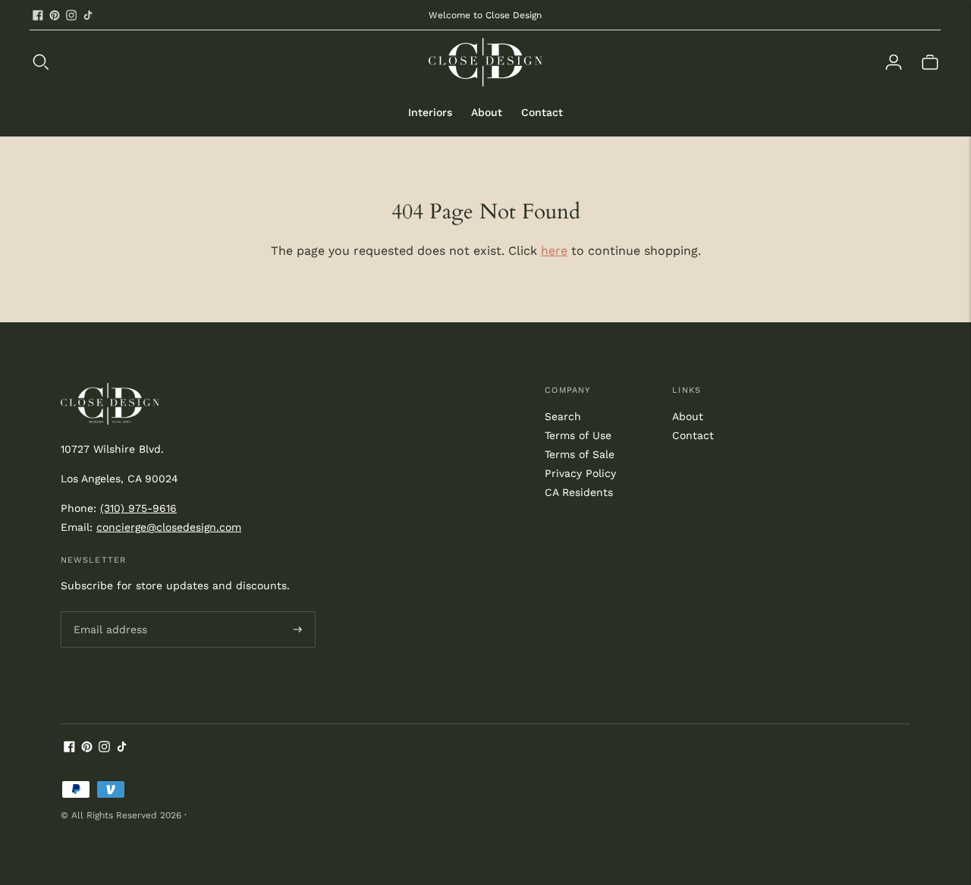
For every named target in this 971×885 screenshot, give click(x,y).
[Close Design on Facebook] (38, 15)
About (486, 112)
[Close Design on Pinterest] (54, 15)
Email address (108, 611)
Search (563, 416)
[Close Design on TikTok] (88, 15)
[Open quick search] (229, 62)
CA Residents (579, 492)
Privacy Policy (580, 473)
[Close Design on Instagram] (71, 15)
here (554, 250)
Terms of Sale (579, 454)
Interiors (430, 112)
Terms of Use (578, 435)
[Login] (893, 62)
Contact (542, 112)
